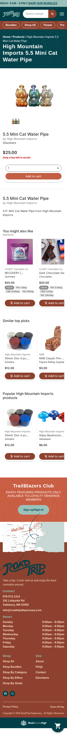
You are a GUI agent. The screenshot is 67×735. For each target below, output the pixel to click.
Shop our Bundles (37, 3)
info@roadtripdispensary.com (22, 610)
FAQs (39, 666)
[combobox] (35, 14)
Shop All (30, 25)
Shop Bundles (12, 666)
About (40, 661)
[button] (61, 13)
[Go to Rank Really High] (33, 722)
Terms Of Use (57, 707)
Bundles (11, 25)
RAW (41, 354)
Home (6, 36)
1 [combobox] (8, 168)
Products (19, 36)
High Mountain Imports (17, 354)
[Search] (52, 14)
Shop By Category (15, 672)
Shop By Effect (12, 677)
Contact (41, 672)
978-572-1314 (11, 596)
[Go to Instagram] (12, 693)
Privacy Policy (10, 706)
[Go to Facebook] (5, 693)
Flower (47, 25)
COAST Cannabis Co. (17, 269)
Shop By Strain (13, 683)
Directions (42, 677)
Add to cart (33, 176)
